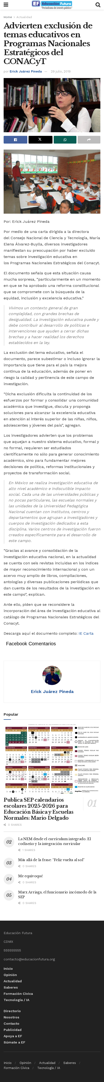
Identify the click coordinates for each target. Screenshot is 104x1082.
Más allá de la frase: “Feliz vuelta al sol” (51, 860)
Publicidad (13, 1030)
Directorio (12, 1011)
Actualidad (24, 17)
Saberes (11, 987)
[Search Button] (98, 5)
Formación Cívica (18, 994)
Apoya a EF (13, 1036)
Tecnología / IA (16, 1000)
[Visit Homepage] (51, 5)
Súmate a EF (14, 1042)
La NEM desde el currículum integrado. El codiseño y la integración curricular (54, 841)
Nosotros (11, 1017)
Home (8, 17)
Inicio (8, 968)
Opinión (10, 975)
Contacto (11, 1023)
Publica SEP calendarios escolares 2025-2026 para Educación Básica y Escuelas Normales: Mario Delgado (38, 809)
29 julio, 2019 (61, 71)
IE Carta (86, 633)
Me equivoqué (30, 876)
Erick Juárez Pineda (26, 71)
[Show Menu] (6, 5)
